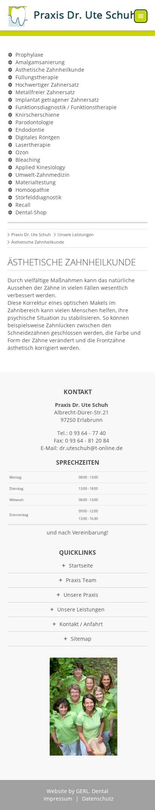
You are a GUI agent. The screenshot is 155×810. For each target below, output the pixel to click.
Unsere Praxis (81, 594)
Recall (22, 204)
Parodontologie (34, 122)
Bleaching (27, 159)
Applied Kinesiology (40, 167)
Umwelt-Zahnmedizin (42, 174)
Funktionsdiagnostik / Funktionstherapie (66, 107)
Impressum (58, 798)
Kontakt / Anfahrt (81, 624)
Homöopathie (32, 189)
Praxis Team (81, 580)
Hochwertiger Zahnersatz (47, 84)
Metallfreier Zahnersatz (45, 92)
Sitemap (81, 638)
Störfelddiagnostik (38, 197)
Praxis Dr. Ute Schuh (31, 234)
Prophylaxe (29, 54)
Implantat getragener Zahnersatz (57, 99)
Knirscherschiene (37, 114)
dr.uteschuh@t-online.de (91, 448)
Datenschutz (98, 798)
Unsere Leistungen (76, 234)
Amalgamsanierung (40, 62)
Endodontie (29, 129)
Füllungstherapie (36, 77)
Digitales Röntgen (37, 137)
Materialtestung (35, 182)
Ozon (22, 152)
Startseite (81, 565)
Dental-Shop (31, 212)
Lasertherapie (32, 144)
